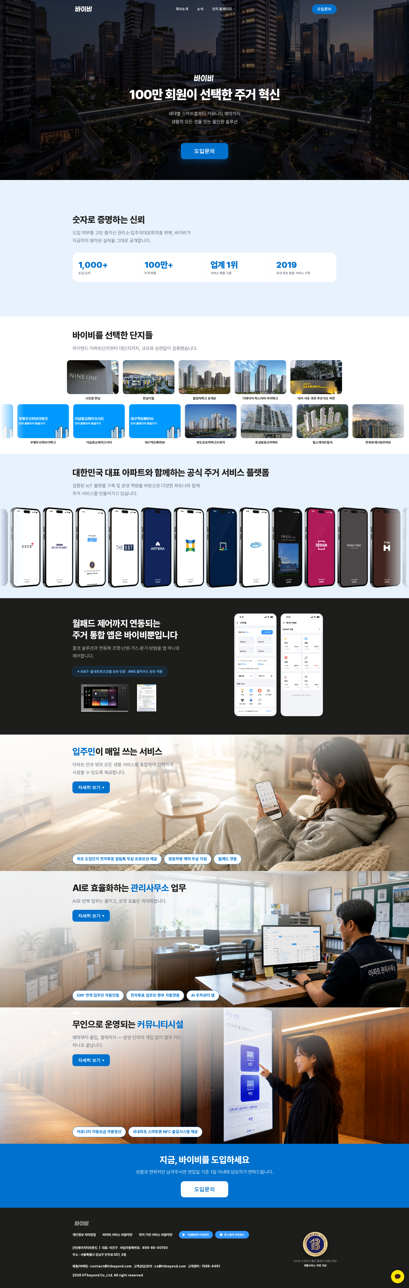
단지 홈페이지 (222, 9)
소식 (200, 9)
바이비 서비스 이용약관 (117, 1235)
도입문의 (324, 9)
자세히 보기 (91, 787)
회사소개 (182, 9)
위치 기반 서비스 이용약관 (155, 1235)
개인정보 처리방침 (84, 1235)
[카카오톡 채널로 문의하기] (397, 1276)
